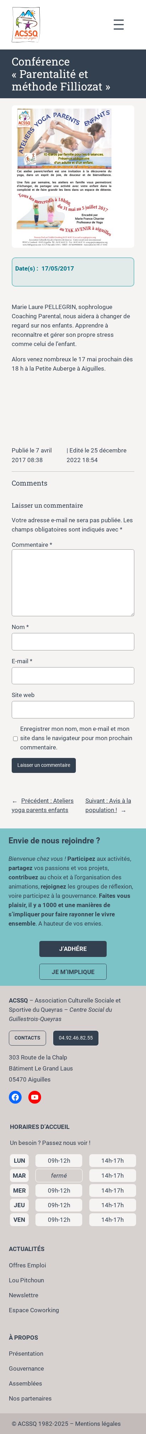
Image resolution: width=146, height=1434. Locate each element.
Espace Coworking (34, 1310)
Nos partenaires (30, 1398)
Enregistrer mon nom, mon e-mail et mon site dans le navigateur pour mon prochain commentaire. (76, 738)
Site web (23, 694)
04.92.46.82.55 (76, 1038)
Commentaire (32, 544)
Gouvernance (26, 1368)
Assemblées (25, 1383)
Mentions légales (98, 1423)
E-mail (22, 661)
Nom (20, 626)
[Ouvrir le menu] (122, 24)
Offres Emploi (27, 1265)
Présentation (26, 1353)
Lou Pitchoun (26, 1280)
